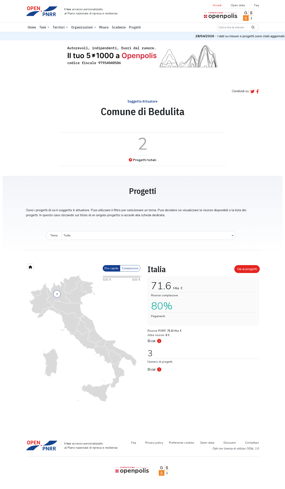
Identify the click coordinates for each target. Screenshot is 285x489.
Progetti (135, 27)
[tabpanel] (202, 317)
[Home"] (30, 267)
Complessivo (130, 268)
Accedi (217, 5)
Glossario (229, 443)
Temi (42, 27)
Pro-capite (111, 268)
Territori (59, 27)
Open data (238, 5)
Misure (103, 27)
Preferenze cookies (181, 443)
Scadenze (119, 27)
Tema (54, 235)
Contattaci (252, 443)
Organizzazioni (82, 27)
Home (32, 27)
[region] (83, 345)
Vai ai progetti (247, 269)
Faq (256, 5)
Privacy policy (154, 443)
